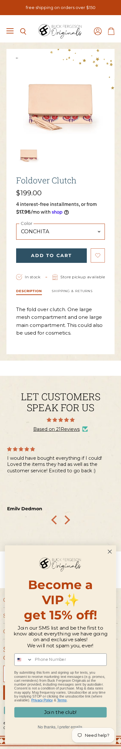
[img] (60, 419)
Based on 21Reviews (56, 429)
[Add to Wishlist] (98, 255)
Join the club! (60, 712)
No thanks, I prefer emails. (60, 727)
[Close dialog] (110, 551)
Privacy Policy (42, 700)
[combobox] (23, 660)
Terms (62, 700)
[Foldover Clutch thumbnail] (28, 154)
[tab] (29, 292)
